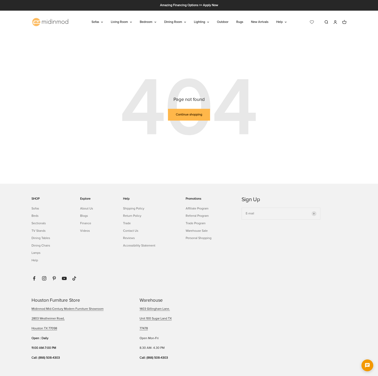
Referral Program (197, 216)
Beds (35, 216)
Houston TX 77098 (44, 328)
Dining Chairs (41, 246)
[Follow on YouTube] (64, 278)
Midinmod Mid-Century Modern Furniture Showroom (68, 309)
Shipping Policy (133, 208)
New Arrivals (259, 22)
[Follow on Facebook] (34, 278)
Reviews (129, 238)
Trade (127, 223)
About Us (86, 208)
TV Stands (38, 231)
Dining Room (173, 22)
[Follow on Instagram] (44, 278)
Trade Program (196, 223)
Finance (85, 223)
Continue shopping (189, 114)
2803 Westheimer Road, (48, 318)
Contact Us (130, 231)
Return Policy (132, 216)
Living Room (119, 22)
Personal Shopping (198, 238)
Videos (85, 231)
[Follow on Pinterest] (54, 278)
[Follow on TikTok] (74, 278)
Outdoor (222, 22)
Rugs (239, 22)
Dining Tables (41, 238)
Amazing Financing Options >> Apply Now (189, 5)
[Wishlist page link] (312, 22)
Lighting (199, 22)
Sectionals (39, 223)
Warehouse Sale (197, 231)
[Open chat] (367, 365)
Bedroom (146, 22)
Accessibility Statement (139, 246)
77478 (144, 328)
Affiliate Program (197, 208)
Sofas (95, 22)
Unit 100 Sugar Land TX (156, 318)
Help (279, 22)
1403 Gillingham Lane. (155, 309)
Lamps (36, 253)
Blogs (84, 216)
